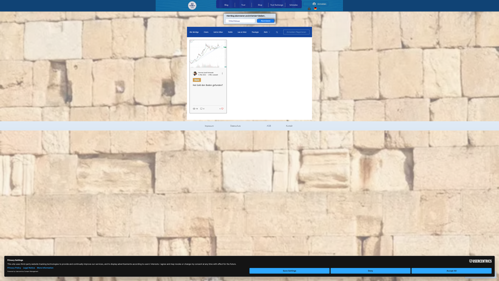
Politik (230, 32)
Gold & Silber (218, 32)
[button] (309, 8)
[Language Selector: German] (317, 8)
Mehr (266, 32)
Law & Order (242, 32)
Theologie (255, 32)
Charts (206, 32)
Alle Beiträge (194, 32)
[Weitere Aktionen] (223, 73)
